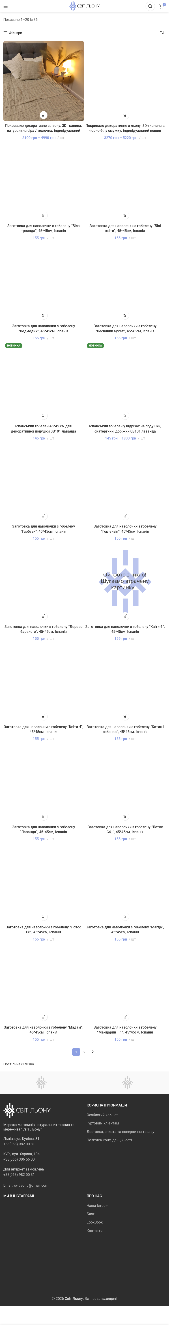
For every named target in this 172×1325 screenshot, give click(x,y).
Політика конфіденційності (109, 1140)
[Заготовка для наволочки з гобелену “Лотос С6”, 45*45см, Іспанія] (43, 882)
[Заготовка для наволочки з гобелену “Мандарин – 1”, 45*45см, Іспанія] (125, 983)
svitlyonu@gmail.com (31, 1185)
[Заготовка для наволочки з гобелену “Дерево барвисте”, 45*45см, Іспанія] (43, 582)
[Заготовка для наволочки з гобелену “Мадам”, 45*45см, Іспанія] (43, 983)
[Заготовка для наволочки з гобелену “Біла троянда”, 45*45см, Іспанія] (43, 181)
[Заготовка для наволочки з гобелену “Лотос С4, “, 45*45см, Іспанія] (125, 782)
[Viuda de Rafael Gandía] (127, 1082)
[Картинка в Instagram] (16, 1216)
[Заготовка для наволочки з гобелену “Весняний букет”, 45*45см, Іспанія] (125, 281)
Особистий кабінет (102, 1115)
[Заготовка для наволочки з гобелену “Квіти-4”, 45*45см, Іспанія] (43, 682)
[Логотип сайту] (84, 6)
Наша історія (97, 1206)
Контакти (95, 1231)
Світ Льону (74, 1298)
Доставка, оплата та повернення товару (120, 1132)
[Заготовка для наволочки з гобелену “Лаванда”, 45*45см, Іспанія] (43, 782)
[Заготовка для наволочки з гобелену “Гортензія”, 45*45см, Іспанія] (125, 482)
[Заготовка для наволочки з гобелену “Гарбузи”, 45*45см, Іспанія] (43, 482)
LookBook (95, 1222)
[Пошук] (150, 6)
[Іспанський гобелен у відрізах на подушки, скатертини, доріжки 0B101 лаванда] (125, 381)
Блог (91, 1214)
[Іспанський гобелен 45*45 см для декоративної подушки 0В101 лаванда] (43, 381)
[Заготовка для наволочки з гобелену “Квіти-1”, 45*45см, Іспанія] (125, 582)
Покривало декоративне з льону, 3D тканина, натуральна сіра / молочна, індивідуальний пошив (43, 131)
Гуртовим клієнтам (103, 1123)
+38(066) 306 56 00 (19, 1159)
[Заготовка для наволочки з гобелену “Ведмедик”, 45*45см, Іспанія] (43, 281)
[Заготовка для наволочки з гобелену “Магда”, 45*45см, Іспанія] (125, 882)
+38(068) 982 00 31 (19, 1144)
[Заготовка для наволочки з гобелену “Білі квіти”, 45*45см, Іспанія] (125, 181)
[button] (43, 215)
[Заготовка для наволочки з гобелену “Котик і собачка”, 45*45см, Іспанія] (125, 682)
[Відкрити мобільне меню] (5, 6)
